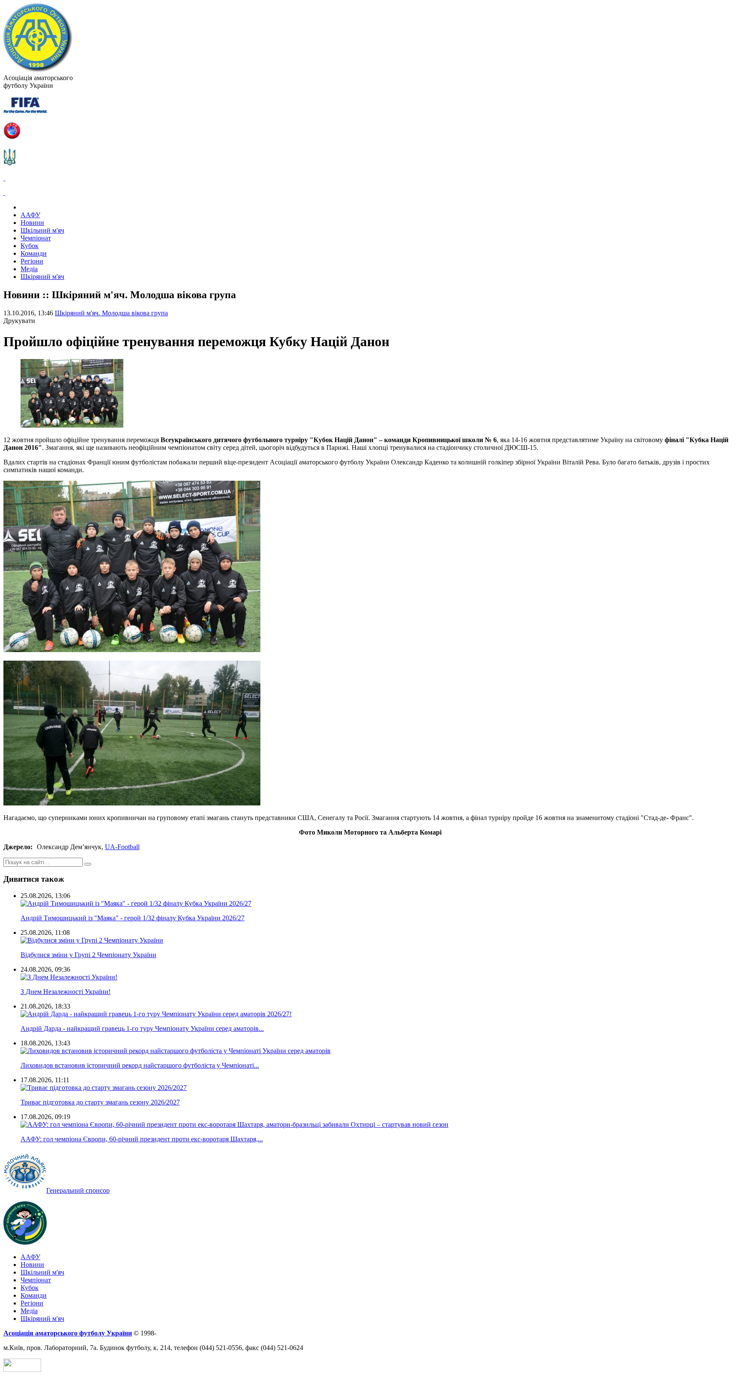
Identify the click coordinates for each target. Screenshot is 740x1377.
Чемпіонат (36, 238)
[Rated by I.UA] (22, 1369)
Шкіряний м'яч (42, 276)
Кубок (30, 245)
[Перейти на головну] (38, 70)
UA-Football (122, 846)
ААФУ (30, 215)
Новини (32, 222)
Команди (34, 253)
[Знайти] (87, 864)
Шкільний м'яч (42, 230)
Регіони (32, 261)
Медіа (29, 268)
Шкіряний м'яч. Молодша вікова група (111, 313)
